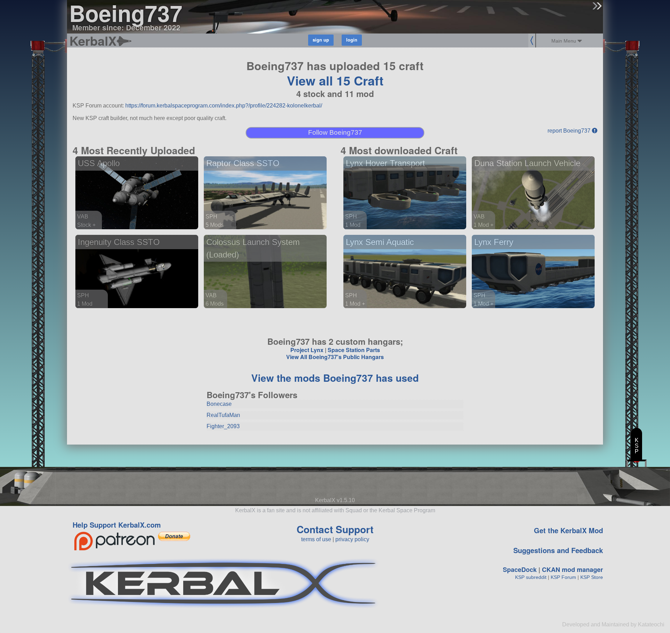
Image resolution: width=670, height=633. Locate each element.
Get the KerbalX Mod (568, 530)
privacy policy (352, 539)
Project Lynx (306, 350)
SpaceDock (520, 569)
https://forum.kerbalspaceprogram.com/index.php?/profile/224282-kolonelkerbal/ (223, 106)
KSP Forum (563, 577)
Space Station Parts (354, 350)
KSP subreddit (530, 577)
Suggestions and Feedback (558, 550)
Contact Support (335, 529)
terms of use (316, 539)
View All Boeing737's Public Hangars (335, 357)
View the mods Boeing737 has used (335, 378)
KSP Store (591, 577)
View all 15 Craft (335, 80)
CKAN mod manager (572, 569)
